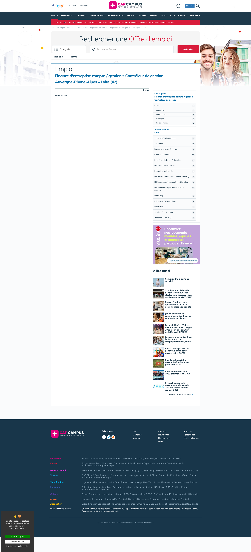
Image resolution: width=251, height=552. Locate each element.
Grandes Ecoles (167, 458)
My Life (194, 470)
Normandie (175, 114)
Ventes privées (122, 470)
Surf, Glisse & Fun (90, 475)
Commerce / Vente (174, 154)
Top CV (112, 465)
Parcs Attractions (118, 475)
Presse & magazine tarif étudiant (98, 494)
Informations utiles (91, 489)
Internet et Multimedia (174, 171)
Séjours (185, 475)
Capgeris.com (88, 508)
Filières (85, 458)
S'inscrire (189, 6)
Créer (84, 503)
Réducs (193, 482)
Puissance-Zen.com (163, 508)
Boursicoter (142, 499)
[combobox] (59, 56)
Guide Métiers (96, 458)
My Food (145, 470)
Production (174, 207)
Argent (153, 15)
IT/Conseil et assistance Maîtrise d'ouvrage (174, 176)
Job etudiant (69, 22)
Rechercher (188, 49)
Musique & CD (122, 494)
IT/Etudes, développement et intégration (174, 182)
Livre (175, 494)
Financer (185, 487)
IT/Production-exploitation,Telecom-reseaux (174, 188)
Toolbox (126, 458)
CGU (135, 431)
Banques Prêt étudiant (116, 499)
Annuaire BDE (143, 503)
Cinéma (157, 494)
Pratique (107, 477)
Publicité (188, 431)
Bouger (162, 475)
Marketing (174, 196)
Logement (81, 15)
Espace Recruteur (160, 22)
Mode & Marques (98, 470)
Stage (62, 22)
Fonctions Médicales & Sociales (174, 160)
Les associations (106, 503)
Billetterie (193, 494)
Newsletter (84, 6)
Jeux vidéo (167, 494)
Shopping (134, 470)
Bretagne (175, 118)
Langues (154, 458)
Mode (157, 482)
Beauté (85, 470)
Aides (177, 487)
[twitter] (58, 6)
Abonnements (99, 482)
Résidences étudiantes (124, 487)
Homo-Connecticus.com (185, 508)
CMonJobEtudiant (81, 22)
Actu (172, 15)
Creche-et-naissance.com (106, 511)
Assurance (174, 143)
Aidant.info (87, 511)
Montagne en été (137, 475)
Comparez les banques (93, 499)
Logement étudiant (102, 487)
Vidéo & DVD (146, 494)
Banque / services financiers (174, 149)
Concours (134, 494)
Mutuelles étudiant (180, 499)
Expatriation (143, 22)
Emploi (54, 15)
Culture (142, 15)
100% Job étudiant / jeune (174, 138)
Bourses (132, 499)
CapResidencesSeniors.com (109, 508)
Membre (179, 6)
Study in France (191, 438)
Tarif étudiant (97, 15)
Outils (151, 22)
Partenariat (189, 434)
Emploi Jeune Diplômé (106, 22)
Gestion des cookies (145, 522)
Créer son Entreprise (167, 463)
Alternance (93, 22)
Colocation (87, 487)
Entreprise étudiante (125, 503)
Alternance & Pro (113, 458)
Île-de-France (175, 123)
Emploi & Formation (159, 470)
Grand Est (175, 110)
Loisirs (110, 482)
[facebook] (53, 6)
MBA (178, 458)
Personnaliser (17, 541)
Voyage (130, 15)
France (174, 105)
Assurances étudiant (160, 499)
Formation (66, 15)
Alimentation (167, 482)
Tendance (185, 470)
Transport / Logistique (174, 217)
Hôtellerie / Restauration (174, 165)
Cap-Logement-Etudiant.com (138, 508)
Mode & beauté (115, 15)
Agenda (182, 15)
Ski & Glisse (152, 475)
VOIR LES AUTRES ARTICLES (181, 394)
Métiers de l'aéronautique (174, 201)
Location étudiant (144, 487)
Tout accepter (17, 536)
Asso (163, 15)
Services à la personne (174, 212)
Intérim (117, 22)
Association (56, 504)
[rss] (62, 6)
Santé (110, 470)
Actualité (135, 458)
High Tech (195, 15)
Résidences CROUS (163, 487)
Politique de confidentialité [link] (17, 546)
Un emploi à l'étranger (129, 22)
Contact (72, 6)
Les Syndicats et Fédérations (165, 503)
